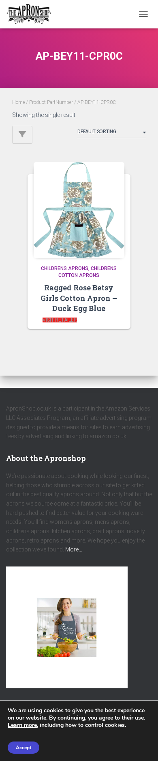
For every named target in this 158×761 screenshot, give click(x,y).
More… (73, 549)
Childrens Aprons (64, 268)
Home (18, 102)
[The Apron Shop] (32, 14)
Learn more (22, 725)
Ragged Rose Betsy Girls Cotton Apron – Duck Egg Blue (79, 298)
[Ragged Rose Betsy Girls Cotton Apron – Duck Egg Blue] (79, 208)
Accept (23, 747)
